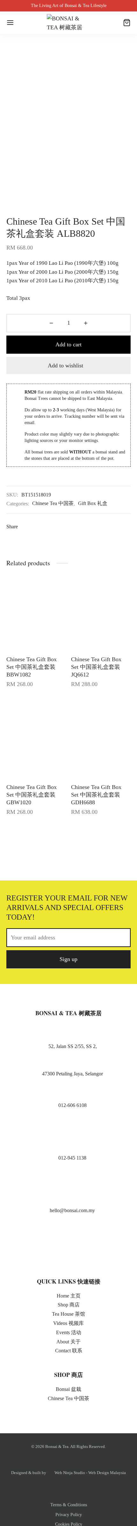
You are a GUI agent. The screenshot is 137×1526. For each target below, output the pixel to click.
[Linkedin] (73, 526)
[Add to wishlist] (64, 658)
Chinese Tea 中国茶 (53, 503)
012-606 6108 (72, 1105)
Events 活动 (68, 1332)
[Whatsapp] (85, 526)
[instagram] (65, 1252)
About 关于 (68, 1341)
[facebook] (52, 1252)
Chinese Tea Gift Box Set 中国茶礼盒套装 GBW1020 (31, 795)
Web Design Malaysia (107, 1472)
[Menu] (10, 22)
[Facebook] (26, 526)
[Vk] (61, 526)
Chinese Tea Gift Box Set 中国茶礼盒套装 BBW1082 (31, 667)
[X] (38, 526)
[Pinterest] (50, 526)
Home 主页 (69, 1295)
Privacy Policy (68, 1514)
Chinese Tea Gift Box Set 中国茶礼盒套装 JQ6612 (96, 667)
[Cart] (127, 22)
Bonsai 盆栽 (68, 1389)
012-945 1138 (72, 1158)
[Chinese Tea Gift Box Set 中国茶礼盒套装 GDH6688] (101, 737)
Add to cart (68, 344)
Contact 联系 (68, 1350)
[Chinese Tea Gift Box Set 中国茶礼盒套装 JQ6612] (101, 610)
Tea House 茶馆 (68, 1314)
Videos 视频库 (68, 1323)
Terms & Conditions (68, 1504)
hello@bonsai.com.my (72, 1210)
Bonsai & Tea (56, 1446)
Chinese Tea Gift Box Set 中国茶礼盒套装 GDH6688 (96, 795)
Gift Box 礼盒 (92, 503)
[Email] (108, 526)
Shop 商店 (69, 1304)
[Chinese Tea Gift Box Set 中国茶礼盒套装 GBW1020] (36, 737)
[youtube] (79, 1252)
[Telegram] (97, 526)
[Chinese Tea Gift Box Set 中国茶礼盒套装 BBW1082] (36, 610)
